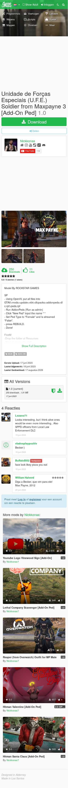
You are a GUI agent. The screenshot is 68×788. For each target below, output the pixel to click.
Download (36, 121)
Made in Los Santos (12, 778)
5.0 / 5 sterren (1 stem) (11, 280)
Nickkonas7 (13, 561)
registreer (35, 499)
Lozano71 (21, 415)
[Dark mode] (57, 4)
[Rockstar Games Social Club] (39, 144)
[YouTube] (30, 144)
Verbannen (36, 460)
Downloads (14, 272)
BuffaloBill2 (22, 460)
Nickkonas (27, 140)
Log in (22, 499)
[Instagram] (26, 144)
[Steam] (34, 144)
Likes (31, 272)
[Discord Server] (44, 144)
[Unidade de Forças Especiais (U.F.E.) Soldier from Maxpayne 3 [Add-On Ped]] (34, 229)
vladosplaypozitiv (26, 443)
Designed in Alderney (13, 774)
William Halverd (24, 477)
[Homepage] (22, 144)
